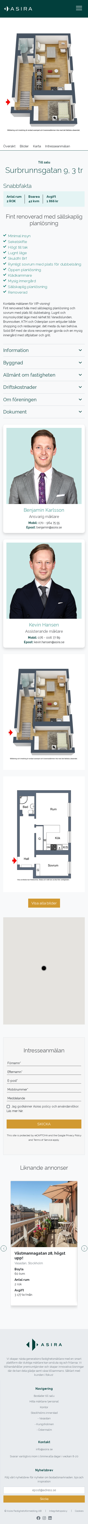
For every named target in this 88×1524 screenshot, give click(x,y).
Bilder (24, 146)
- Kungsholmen (44, 1424)
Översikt (9, 146)
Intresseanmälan (57, 146)
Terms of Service (43, 1139)
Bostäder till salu (44, 1395)
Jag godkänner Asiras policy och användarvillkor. (45, 1106)
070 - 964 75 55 (49, 523)
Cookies (79, 1510)
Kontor (44, 1407)
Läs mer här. (15, 1111)
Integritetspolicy (58, 1510)
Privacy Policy (73, 1135)
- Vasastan (44, 1418)
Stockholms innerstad (44, 1412)
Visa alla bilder (44, 903)
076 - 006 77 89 (49, 637)
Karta (37, 146)
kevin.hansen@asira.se (49, 642)
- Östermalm (44, 1429)
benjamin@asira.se (49, 527)
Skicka (44, 1499)
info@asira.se (44, 1449)
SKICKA (44, 1124)
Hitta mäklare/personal (44, 1401)
